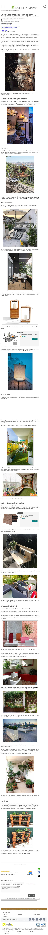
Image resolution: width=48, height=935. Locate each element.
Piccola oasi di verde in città (7, 28)
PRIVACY (19, 931)
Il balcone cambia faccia (6, 24)
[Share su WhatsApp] (38, 870)
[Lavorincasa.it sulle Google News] (30, 872)
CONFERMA (32, 895)
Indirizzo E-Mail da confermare (17, 884)
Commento (18, 886)
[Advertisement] (20, 415)
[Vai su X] (38, 876)
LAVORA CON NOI (36, 914)
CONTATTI (20, 914)
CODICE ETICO (31, 931)
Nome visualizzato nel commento (6, 884)
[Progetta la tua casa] (24, 909)
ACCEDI (27, 883)
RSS (19, 933)
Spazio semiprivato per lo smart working (9, 27)
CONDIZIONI (6, 931)
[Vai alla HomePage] (24, 7)
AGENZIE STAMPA (6, 912)
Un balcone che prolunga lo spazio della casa (11, 26)
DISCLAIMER (6, 933)
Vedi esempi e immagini (20, 864)
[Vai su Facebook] (38, 873)
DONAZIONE (4, 916)
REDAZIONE (4, 914)
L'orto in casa (4, 30)
